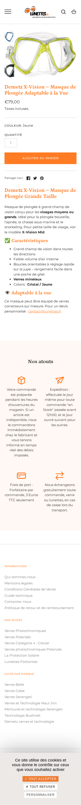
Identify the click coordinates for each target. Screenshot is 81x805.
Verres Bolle (14, 684)
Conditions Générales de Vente (30, 589)
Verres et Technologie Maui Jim (30, 703)
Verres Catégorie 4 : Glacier (27, 643)
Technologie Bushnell (22, 715)
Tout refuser (42, 786)
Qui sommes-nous (19, 577)
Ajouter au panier (40, 158)
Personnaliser (41, 794)
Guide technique (18, 595)
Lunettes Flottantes (20, 662)
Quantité (13, 135)
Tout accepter (41, 779)
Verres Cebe (14, 691)
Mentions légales (18, 583)
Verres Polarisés (17, 637)
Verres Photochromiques (25, 631)
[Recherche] (63, 12)
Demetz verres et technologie (29, 721)
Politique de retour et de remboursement (39, 608)
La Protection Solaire (21, 655)
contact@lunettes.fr (44, 311)
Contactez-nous (17, 601)
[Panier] (74, 12)
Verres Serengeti (18, 697)
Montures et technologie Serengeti (33, 709)
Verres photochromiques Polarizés (33, 649)
